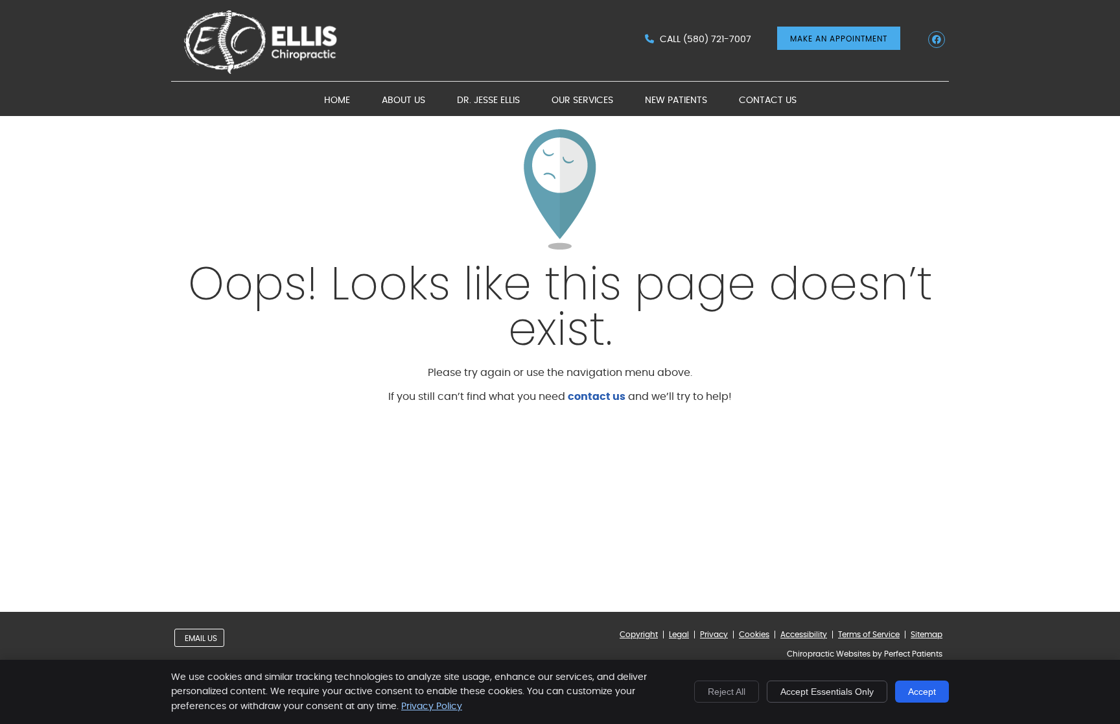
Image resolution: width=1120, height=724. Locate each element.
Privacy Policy (431, 706)
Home (337, 100)
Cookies (754, 634)
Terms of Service (869, 634)
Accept (922, 691)
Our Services (582, 100)
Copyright (639, 634)
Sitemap (926, 634)
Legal (679, 634)
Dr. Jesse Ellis (488, 100)
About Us (403, 100)
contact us (596, 396)
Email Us (201, 638)
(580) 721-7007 (717, 39)
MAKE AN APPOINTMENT (838, 39)
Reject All (726, 691)
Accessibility (803, 634)
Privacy (714, 634)
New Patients (676, 100)
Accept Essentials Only (827, 691)
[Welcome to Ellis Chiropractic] (265, 70)
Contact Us (768, 100)
